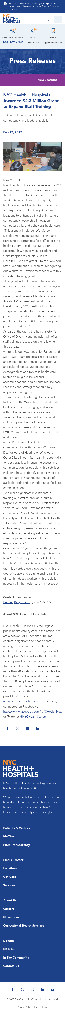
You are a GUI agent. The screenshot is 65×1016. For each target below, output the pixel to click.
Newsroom (11, 917)
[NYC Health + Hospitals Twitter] (22, 989)
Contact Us (11, 966)
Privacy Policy (25, 1007)
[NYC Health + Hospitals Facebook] (12, 989)
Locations (10, 868)
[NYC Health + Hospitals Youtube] (52, 989)
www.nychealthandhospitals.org (24, 701)
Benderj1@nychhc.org (17, 602)
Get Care (9, 876)
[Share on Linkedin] (37, 728)
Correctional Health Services (23, 925)
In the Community (16, 957)
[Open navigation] (58, 19)
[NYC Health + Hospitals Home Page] (11, 19)
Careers (8, 908)
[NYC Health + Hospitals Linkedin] (42, 989)
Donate (8, 940)
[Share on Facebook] (7, 728)
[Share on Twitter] (17, 728)
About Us (10, 900)
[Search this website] (47, 19)
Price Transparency (16, 845)
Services (9, 885)
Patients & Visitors (16, 828)
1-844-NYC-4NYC (13, 42)
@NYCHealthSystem (33, 716)
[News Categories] (60, 80)
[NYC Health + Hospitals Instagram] (32, 989)
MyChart (9, 836)
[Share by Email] (27, 728)
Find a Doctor (13, 860)
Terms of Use (41, 1007)
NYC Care (10, 949)
